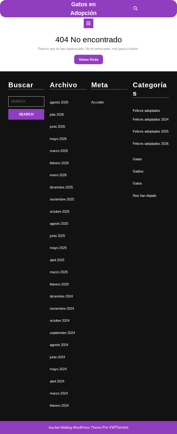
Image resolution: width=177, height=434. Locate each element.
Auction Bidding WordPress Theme (75, 427)
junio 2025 (57, 236)
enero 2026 (58, 175)
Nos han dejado (144, 195)
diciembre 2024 (61, 296)
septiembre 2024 (62, 333)
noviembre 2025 (62, 199)
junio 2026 (57, 126)
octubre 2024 (59, 320)
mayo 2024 (58, 369)
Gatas (137, 159)
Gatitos (138, 171)
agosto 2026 (59, 102)
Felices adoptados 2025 (150, 131)
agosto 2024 (59, 345)
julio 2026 (57, 114)
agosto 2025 (59, 223)
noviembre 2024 (62, 308)
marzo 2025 (59, 272)
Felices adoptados (146, 110)
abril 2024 (57, 381)
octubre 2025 (59, 211)
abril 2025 (57, 260)
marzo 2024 (59, 393)
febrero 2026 (59, 163)
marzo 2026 (59, 151)
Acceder (97, 102)
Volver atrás (91, 60)
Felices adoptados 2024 (150, 119)
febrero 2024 (59, 405)
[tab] (88, 23)
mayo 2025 (58, 248)
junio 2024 (57, 357)
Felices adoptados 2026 (150, 144)
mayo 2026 (58, 139)
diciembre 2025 (61, 187)
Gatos (137, 183)
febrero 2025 (59, 284)
